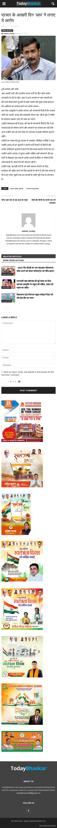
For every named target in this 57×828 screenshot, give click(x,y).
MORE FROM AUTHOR (13, 260)
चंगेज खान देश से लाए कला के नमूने (14, 199)
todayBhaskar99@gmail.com (28, 793)
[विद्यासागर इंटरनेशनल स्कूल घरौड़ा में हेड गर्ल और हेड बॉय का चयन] (8, 297)
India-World (7, 30)
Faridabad (6, 288)
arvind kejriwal (32, 188)
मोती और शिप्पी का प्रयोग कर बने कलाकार (44, 201)
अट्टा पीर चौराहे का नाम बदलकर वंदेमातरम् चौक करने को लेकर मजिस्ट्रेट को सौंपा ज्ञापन (35, 269)
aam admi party (16, 188)
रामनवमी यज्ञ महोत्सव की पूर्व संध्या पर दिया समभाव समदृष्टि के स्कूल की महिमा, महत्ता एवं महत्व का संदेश (35, 284)
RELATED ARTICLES (12, 256)
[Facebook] (28, 811)
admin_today (9, 33)
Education (6, 301)
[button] (53, 3)
